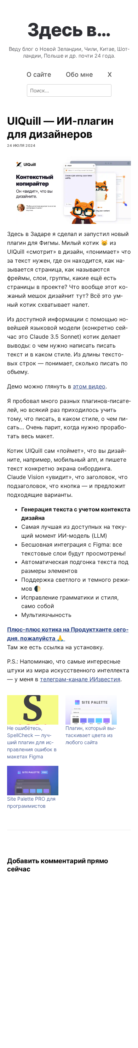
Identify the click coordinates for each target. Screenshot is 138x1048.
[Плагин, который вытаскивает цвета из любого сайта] (91, 710)
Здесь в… (69, 29)
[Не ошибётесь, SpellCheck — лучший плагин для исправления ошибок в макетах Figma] (32, 710)
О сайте (39, 74)
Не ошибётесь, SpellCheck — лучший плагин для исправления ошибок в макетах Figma (32, 742)
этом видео (89, 386)
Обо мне (79, 74)
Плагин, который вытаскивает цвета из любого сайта (90, 735)
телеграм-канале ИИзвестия (80, 679)
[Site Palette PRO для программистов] (32, 780)
